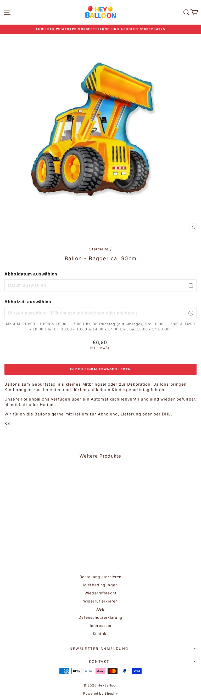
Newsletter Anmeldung (99, 648)
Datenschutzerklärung (100, 617)
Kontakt (100, 633)
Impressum (100, 625)
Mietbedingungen (100, 585)
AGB (100, 609)
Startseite (99, 249)
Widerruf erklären (100, 601)
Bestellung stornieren (101, 577)
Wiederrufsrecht (100, 593)
